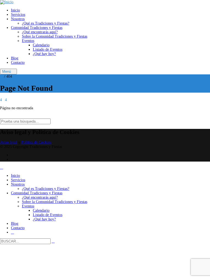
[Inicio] (6, 2)
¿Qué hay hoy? (44, 54)
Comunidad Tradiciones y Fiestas (36, 28)
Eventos (28, 41)
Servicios (18, 15)
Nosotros (18, 19)
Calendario (41, 45)
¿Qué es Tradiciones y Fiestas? (45, 23)
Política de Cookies (36, 142)
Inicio (15, 10)
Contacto (18, 62)
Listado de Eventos (47, 49)
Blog (14, 58)
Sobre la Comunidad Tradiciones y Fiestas (54, 36)
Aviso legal (8, 142)
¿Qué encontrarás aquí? (40, 32)
